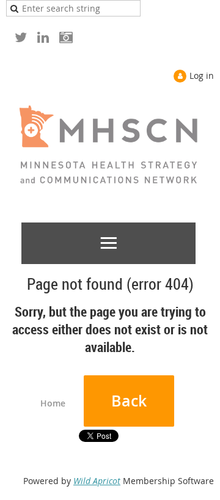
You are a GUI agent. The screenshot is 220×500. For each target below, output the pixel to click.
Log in (201, 75)
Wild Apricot (96, 481)
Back (129, 401)
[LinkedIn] (43, 37)
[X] (20, 37)
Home (52, 403)
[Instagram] (65, 37)
